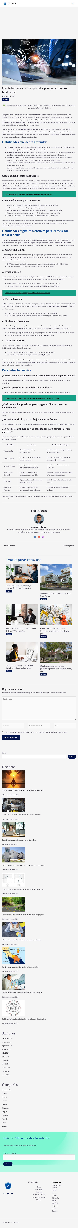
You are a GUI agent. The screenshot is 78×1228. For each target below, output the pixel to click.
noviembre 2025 (7, 1038)
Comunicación (6, 1090)
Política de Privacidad (39, 1197)
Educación (5, 1108)
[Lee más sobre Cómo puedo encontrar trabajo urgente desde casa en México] (22, 573)
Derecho (5, 1101)
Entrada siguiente (69, 546)
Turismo (4, 1126)
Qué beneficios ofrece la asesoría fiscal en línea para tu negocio (22, 992)
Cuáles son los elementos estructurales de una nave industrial (21, 815)
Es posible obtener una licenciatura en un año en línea (19, 840)
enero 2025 (5, 1075)
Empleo (5, 99)
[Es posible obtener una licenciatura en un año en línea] (13, 829)
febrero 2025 (6, 1071)
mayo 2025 (5, 1060)
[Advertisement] (39, 22)
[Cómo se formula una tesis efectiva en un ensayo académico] (13, 929)
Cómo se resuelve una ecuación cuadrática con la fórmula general (23, 889)
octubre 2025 (6, 1042)
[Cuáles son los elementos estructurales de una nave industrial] (13, 805)
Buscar (4, 753)
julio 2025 (5, 1053)
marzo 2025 (6, 1067)
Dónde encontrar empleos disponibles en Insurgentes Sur (20, 967)
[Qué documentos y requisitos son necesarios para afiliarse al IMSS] (13, 854)
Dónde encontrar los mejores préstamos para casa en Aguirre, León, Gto (56, 668)
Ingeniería (5, 1115)
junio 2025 (5, 1057)
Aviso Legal (39, 1189)
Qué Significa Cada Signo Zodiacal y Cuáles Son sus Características (24, 1019)
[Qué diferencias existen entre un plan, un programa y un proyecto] (13, 904)
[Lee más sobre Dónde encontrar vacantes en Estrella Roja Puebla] (56, 577)
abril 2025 (5, 1064)
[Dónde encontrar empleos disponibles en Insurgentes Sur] (13, 955)
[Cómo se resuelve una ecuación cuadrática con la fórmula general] (13, 880)
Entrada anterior (8, 546)
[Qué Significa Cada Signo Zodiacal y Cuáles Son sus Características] (13, 1008)
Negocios (5, 1119)
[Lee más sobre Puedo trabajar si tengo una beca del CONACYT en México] (22, 615)
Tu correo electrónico (10, 1153)
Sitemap (39, 1200)
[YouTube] (39, 537)
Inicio (39, 1187)
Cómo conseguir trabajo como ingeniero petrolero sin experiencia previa (54, 631)
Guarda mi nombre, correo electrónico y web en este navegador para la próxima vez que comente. (36, 732)
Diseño (4, 1104)
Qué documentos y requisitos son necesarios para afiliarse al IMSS (23, 865)
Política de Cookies (39, 1195)
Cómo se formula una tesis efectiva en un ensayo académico (21, 940)
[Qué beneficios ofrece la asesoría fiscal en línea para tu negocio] (13, 982)
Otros (4, 1122)
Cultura (4, 1093)
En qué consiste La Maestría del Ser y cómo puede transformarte (22, 790)
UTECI (12, 3)
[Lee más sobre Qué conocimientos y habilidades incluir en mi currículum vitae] (22, 652)
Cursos (4, 1097)
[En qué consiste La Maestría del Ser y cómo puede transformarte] (13, 779)
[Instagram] (43, 537)
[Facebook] (35, 537)
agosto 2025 (6, 1049)
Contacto (39, 1192)
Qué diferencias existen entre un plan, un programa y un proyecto (23, 914)
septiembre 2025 (7, 1046)
